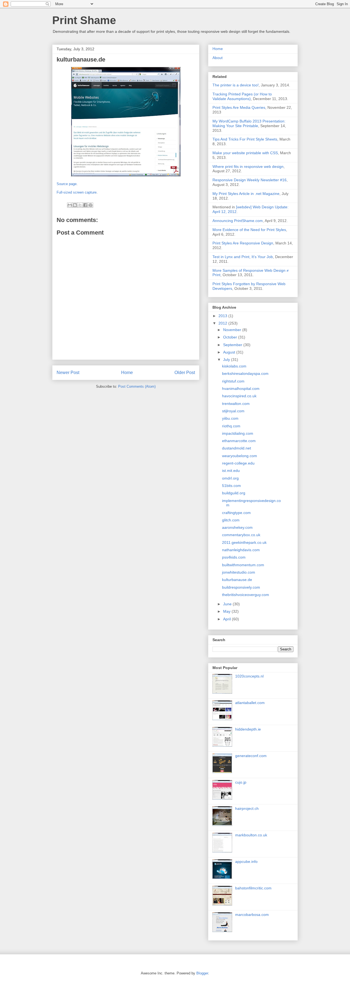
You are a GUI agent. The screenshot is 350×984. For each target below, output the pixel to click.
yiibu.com (230, 418)
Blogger (202, 973)
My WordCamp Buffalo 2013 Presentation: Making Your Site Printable (248, 123)
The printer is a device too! (235, 85)
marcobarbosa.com (252, 914)
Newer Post (68, 372)
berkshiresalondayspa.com (245, 373)
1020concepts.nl (249, 676)
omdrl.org (230, 478)
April (227, 619)
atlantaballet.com (250, 702)
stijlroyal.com (233, 411)
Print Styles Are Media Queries (238, 107)
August (229, 352)
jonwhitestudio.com (238, 572)
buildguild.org (233, 493)
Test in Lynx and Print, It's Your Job (242, 257)
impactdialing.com (237, 433)
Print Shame (84, 20)
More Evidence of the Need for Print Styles (249, 229)
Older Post (184, 372)
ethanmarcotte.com (239, 441)
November (232, 330)
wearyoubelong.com (239, 456)
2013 (223, 316)
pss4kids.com (234, 557)
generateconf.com (251, 756)
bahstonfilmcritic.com (253, 888)
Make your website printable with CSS (245, 153)
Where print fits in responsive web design (248, 166)
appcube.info (246, 861)
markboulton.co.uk (251, 835)
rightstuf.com (233, 381)
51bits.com (231, 485)
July (227, 359)
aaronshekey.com (237, 527)
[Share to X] (80, 205)
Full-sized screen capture (77, 192)
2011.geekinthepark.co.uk (244, 542)
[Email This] (69, 205)
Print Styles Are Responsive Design (242, 243)
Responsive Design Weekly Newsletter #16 (249, 180)
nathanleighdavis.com (241, 550)
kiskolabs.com (234, 366)
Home (127, 372)
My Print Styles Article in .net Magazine (245, 193)
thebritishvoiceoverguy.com (245, 594)
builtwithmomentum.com (243, 565)
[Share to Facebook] (85, 205)
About (217, 58)
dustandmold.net (236, 448)
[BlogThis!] (75, 205)
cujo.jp (240, 782)
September (233, 345)
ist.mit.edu (231, 470)
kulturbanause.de (237, 579)
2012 (223, 323)
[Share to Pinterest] (90, 205)
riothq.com (231, 426)
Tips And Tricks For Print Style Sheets (244, 139)
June (228, 604)
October (230, 337)
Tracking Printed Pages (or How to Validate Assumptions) (242, 96)
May (227, 611)
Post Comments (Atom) (137, 386)
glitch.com (231, 520)
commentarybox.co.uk (241, 535)
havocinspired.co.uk (239, 396)
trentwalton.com (236, 403)
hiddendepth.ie (248, 729)
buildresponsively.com (241, 587)
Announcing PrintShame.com (237, 220)
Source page (67, 184)
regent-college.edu (238, 463)
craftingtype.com (236, 512)
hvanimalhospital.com (240, 388)
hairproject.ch (247, 808)
